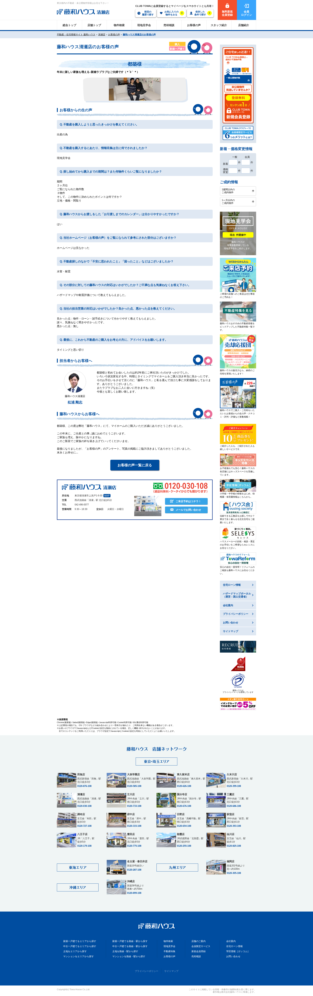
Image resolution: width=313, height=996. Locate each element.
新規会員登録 (198, 951)
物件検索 (168, 941)
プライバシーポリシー (146, 971)
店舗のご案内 (198, 941)
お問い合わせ (233, 956)
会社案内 (231, 941)
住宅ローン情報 (234, 946)
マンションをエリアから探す (78, 956)
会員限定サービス (200, 946)
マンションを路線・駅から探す (128, 956)
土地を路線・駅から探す (125, 951)
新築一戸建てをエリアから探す (79, 941)
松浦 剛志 (75, 402)
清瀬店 (101, 34)
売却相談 (196, 956)
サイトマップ (171, 971)
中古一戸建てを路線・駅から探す (130, 946)
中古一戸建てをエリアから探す (79, 946)
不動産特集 (169, 951)
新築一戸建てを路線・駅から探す (130, 941)
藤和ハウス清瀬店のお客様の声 (139, 34)
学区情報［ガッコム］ (238, 951)
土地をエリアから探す (75, 951)
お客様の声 (114, 34)
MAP (107, 495)
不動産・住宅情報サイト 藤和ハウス (76, 34)
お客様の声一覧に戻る (135, 465)
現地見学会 (169, 946)
